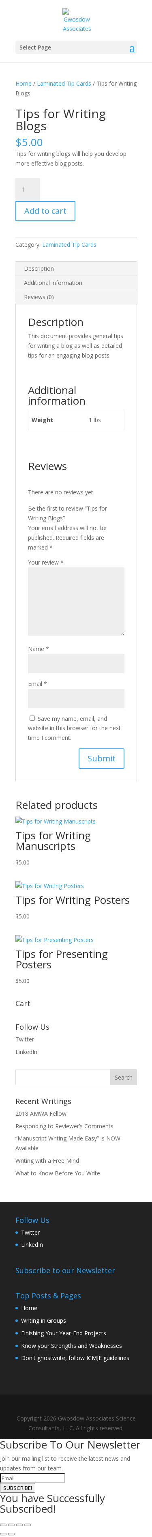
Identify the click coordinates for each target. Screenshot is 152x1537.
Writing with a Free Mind (47, 1160)
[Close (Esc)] (27, 1525)
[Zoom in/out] (3, 1525)
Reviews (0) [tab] (39, 297)
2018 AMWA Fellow (40, 1113)
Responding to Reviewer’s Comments (64, 1126)
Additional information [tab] (53, 283)
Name (38, 649)
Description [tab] (39, 268)
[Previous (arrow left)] (3, 1534)
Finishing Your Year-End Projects (63, 1333)
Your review (46, 562)
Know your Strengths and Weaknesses (71, 1345)
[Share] (19, 1525)
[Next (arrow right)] (11, 1534)
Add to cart (45, 210)
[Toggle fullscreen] (11, 1525)
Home (23, 83)
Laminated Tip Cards (64, 83)
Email (37, 684)
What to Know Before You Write (57, 1173)
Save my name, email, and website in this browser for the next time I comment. (74, 728)
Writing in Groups (43, 1320)
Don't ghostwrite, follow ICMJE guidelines (75, 1358)
